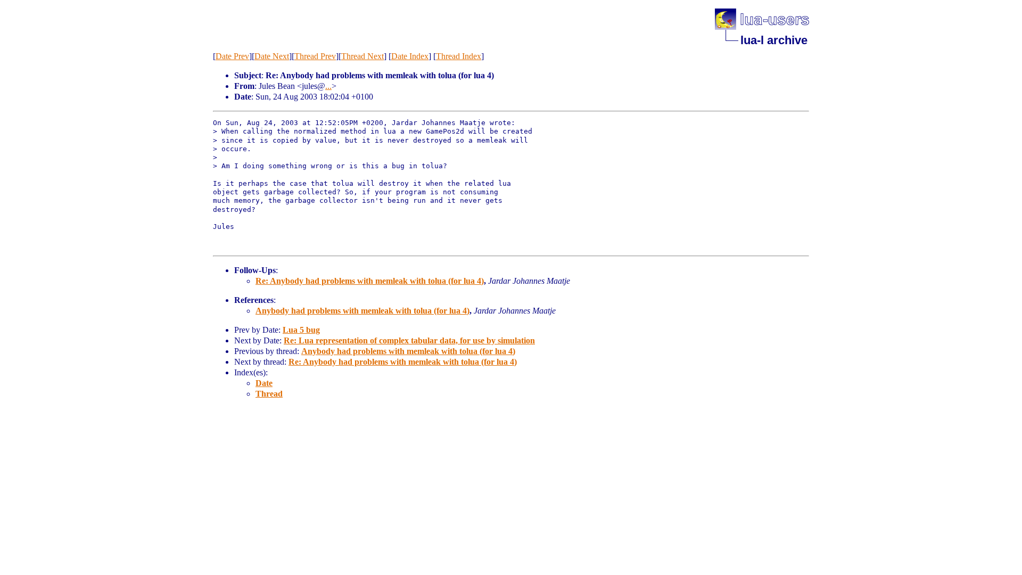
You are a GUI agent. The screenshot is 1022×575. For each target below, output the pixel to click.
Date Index (409, 56)
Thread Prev (315, 56)
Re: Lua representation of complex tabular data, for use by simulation (409, 340)
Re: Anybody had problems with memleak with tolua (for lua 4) (370, 280)
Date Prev (232, 56)
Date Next (271, 56)
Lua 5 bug (301, 329)
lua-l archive (773, 40)
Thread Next (362, 56)
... (328, 86)
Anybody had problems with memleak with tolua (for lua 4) (362, 310)
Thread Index (458, 56)
